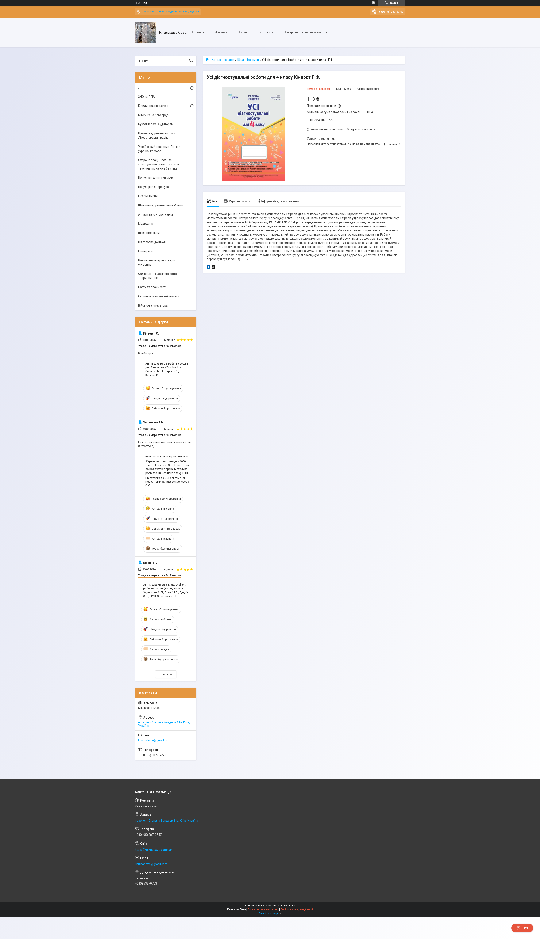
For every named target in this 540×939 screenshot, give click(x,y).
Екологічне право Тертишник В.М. (167, 456)
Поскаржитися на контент (263, 909)
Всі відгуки (166, 674)
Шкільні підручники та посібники (160, 205)
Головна (198, 32)
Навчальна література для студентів (156, 262)
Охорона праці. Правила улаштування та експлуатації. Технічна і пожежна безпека (159, 164)
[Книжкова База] (145, 32)
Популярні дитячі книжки (155, 177)
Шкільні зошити (248, 59)
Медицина (145, 223)
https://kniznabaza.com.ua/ (153, 849)
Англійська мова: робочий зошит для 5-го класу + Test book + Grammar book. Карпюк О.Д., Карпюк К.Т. (166, 369)
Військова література (153, 305)
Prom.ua (290, 905)
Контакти (266, 32)
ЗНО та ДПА (146, 96)
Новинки (221, 32)
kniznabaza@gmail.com (154, 740)
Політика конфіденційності (297, 909)
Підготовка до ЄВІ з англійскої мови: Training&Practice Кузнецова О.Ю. (167, 481)
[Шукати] (191, 61)
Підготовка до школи (152, 242)
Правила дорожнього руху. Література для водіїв (157, 135)
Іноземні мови (148, 196)
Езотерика (145, 251)
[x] (213, 267)
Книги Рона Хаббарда (153, 115)
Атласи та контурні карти (155, 214)
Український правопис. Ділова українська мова (159, 149)
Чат (525, 928)
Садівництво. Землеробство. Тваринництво (158, 276)
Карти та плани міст (152, 287)
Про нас (243, 32)
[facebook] (208, 267)
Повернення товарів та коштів (305, 32)
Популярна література (153, 187)
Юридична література (153, 105)
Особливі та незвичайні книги (158, 296)
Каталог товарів (223, 59)
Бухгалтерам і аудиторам (155, 124)
